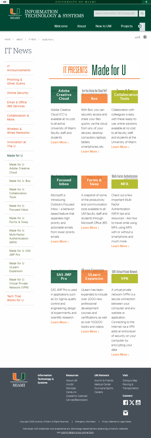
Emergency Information (85, 422)
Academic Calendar (77, 396)
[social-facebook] (125, 402)
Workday (71, 388)
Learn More (59, 142)
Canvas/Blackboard (76, 400)
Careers (98, 392)
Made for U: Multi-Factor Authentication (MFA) (18, 236)
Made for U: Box (20, 181)
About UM (71, 380)
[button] (143, 427)
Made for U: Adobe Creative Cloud (19, 168)
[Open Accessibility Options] (4, 2)
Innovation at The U (16, 144)
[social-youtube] (138, 402)
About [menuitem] (81, 26)
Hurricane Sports (103, 388)
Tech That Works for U (15, 298)
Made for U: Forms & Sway (18, 220)
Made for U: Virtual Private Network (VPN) (19, 283)
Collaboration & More (18, 117)
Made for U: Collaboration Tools (18, 193)
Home (8, 40)
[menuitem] (142, 27)
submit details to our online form (77, 432)
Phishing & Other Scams (16, 81)
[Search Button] (142, 14)
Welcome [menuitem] (61, 26)
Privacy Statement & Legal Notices (116, 422)
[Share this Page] (144, 37)
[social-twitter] (132, 402)
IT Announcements (19, 68)
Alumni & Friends (103, 380)
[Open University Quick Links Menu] (146, 2)
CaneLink (71, 392)
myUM (69, 384)
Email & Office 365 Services (17, 104)
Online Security (18, 92)
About (19, 40)
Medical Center (102, 384)
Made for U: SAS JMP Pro (20, 253)
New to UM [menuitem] (103, 26)
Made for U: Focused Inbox (18, 208)
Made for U (48, 40)
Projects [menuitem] (127, 26)
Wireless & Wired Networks (18, 130)
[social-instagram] (125, 413)
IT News (33, 40)
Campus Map (130, 380)
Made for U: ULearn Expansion (17, 267)
